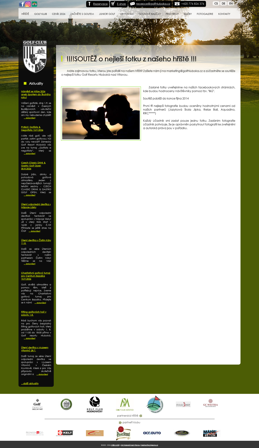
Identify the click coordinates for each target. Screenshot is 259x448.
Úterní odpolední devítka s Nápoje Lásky (36, 206)
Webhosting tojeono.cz (149, 445)
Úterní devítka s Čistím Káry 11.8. (36, 242)
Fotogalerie (205, 14)
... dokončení (29, 118)
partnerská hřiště (128, 415)
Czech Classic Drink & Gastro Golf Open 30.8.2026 (33, 165)
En (231, 3)
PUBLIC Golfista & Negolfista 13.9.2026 (32, 129)
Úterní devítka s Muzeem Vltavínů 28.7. (34, 349)
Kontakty (224, 14)
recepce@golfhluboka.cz (153, 3)
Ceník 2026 (58, 14)
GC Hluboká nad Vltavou (130, 445)
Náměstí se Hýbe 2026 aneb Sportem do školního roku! (36, 94)
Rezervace (100, 4)
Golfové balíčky (150, 14)
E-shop (121, 4)
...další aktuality (30, 383)
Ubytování (127, 14)
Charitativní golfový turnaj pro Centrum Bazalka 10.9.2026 (35, 275)
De (223, 3)
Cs (216, 3)
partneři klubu (131, 422)
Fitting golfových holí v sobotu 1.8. (33, 313)
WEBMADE (115, 445)
